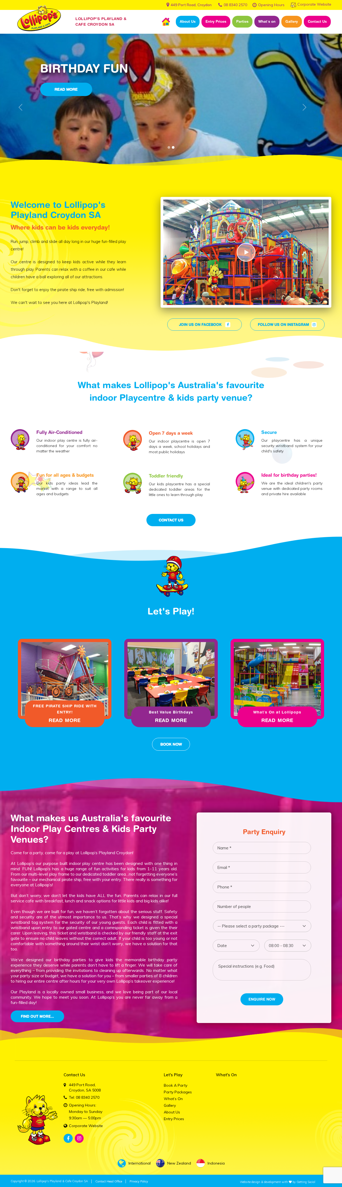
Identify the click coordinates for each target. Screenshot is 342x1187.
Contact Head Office (108, 1181)
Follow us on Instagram (284, 324)
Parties (242, 21)
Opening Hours (271, 4)
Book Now (171, 744)
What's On (226, 1074)
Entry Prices (215, 21)
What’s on (266, 21)
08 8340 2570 (235, 4)
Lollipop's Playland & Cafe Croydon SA (62, 1181)
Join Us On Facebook (201, 324)
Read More (65, 720)
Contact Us (317, 21)
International (140, 1163)
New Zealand (179, 1163)
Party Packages (178, 1092)
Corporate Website (314, 4)
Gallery (291, 21)
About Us (188, 21)
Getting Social (306, 1182)
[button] (20, 107)
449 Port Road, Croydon (191, 4)
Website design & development (260, 1182)
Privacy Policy (139, 1181)
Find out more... (37, 1016)
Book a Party (175, 1085)
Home (166, 21)
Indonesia (216, 1163)
